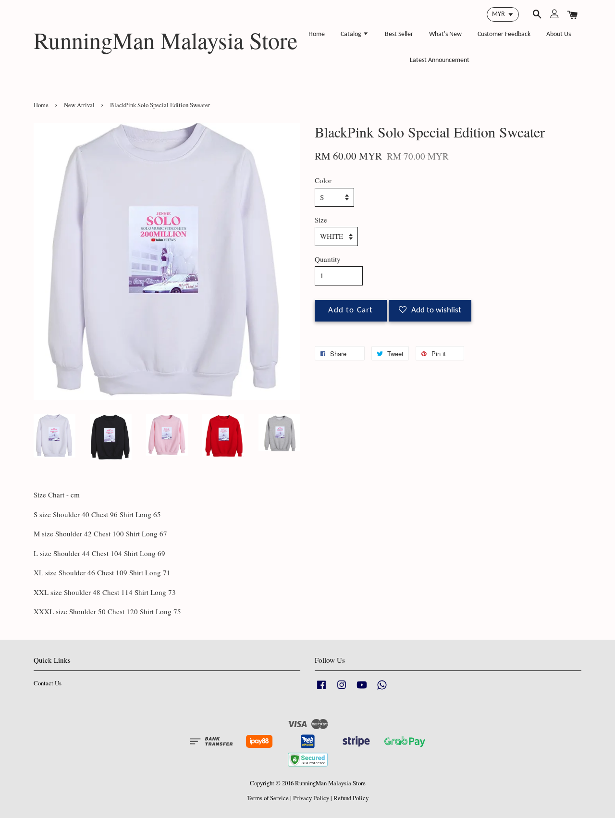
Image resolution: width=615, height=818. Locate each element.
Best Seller (399, 34)
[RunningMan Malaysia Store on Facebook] (321, 689)
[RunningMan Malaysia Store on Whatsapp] (382, 689)
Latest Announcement (439, 60)
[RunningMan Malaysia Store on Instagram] (341, 689)
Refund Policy (351, 798)
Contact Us (48, 683)
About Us (558, 34)
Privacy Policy (311, 798)
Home (316, 34)
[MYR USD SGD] (503, 14)
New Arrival (79, 105)
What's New (445, 34)
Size (321, 219)
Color (323, 180)
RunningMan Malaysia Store (165, 40)
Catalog (352, 34)
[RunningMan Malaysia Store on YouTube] (362, 689)
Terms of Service (268, 798)
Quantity (328, 259)
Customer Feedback (504, 34)
